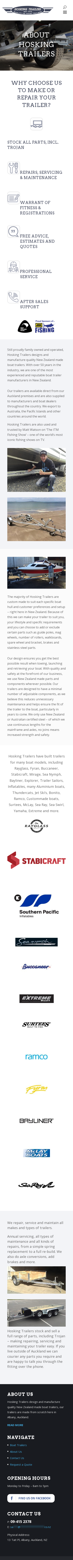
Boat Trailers (18, 1445)
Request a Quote (21, 1464)
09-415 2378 (20, 1521)
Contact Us (17, 1458)
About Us (16, 1451)
